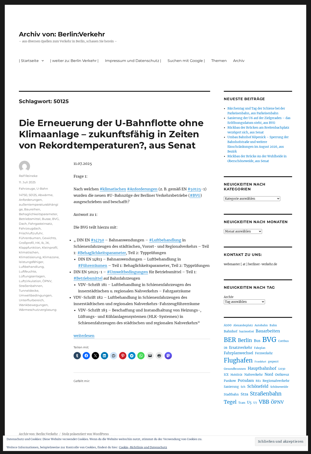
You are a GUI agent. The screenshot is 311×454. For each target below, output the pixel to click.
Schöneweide (279, 386)
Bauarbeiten (268, 331)
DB (225, 347)
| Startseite (29, 61)
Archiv (228, 297)
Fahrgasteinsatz (40, 223)
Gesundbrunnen (235, 368)
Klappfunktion (30, 247)
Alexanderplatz (243, 325)
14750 (23, 195)
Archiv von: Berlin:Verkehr (62, 34)
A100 (228, 325)
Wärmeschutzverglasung (37, 309)
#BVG (195, 195)
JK (47, 243)
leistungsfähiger (31, 262)
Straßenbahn (266, 393)
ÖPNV (46, 281)
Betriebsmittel (30, 219)
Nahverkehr (253, 374)
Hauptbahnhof (262, 368)
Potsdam (246, 380)
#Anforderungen (142, 189)
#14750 (97, 240)
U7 (255, 402)
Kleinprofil (49, 247)
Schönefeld (257, 386)
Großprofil (26, 243)
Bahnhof (230, 331)
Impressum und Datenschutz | (133, 61)
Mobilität (236, 374)
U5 (249, 402)
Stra (244, 394)
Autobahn (261, 325)
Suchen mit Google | (186, 61)
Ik (42, 243)
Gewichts (49, 238)
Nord (269, 374)
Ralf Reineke (28, 176)
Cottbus (283, 341)
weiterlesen (84, 335)
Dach (23, 223)
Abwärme (45, 195)
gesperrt (273, 361)
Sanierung (231, 387)
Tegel (230, 402)
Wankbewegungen (33, 305)
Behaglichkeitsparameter (38, 214)
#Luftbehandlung (165, 240)
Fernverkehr (264, 353)
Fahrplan (259, 347)
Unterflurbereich (31, 300)
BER (230, 340)
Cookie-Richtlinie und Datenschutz (143, 447)
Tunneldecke (28, 290)
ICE (226, 374)
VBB (264, 402)
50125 (33, 195)
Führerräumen (30, 238)
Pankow (230, 381)
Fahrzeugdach (30, 228)
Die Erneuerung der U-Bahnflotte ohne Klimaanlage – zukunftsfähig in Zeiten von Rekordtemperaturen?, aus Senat (111, 134)
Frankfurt (260, 361)
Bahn (273, 325)
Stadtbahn (231, 394)
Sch (243, 386)
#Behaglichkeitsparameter (101, 252)
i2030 (281, 368)
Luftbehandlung (31, 266)
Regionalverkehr (276, 381)
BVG (55, 219)
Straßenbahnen (30, 286)
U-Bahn (42, 188)
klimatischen (28, 252)
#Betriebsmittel (88, 278)
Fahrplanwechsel (238, 353)
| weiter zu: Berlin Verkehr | (74, 61)
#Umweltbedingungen (127, 272)
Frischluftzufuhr (31, 233)
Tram (241, 402)
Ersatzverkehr (240, 348)
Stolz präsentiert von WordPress (85, 434)
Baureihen (32, 209)
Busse (46, 219)
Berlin (245, 340)
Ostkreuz (282, 374)
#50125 (194, 189)
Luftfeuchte (27, 271)
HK (37, 243)
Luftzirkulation (30, 281)
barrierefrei (246, 331)
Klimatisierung (30, 257)
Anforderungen (30, 199)
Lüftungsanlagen (32, 276)
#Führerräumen (92, 265)
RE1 (258, 381)
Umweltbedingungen (35, 295)
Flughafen (238, 360)
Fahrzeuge (27, 188)
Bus (257, 341)
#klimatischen (113, 189)
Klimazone (51, 257)
